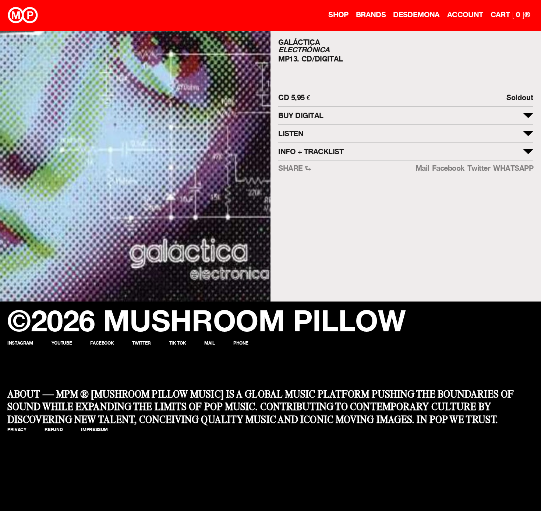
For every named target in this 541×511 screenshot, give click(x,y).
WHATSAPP (513, 168)
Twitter (479, 168)
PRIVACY (16, 429)
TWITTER (141, 343)
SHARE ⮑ (294, 168)
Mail (422, 168)
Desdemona (416, 14)
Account (465, 14)
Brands (371, 14)
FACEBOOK (102, 343)
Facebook (448, 168)
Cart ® (510, 14)
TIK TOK (177, 343)
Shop (338, 14)
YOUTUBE (62, 343)
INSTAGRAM (20, 343)
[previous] (12, 166)
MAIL (209, 343)
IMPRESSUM (94, 429)
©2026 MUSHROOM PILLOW (206, 320)
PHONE (240, 343)
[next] (258, 166)
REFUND (54, 429)
